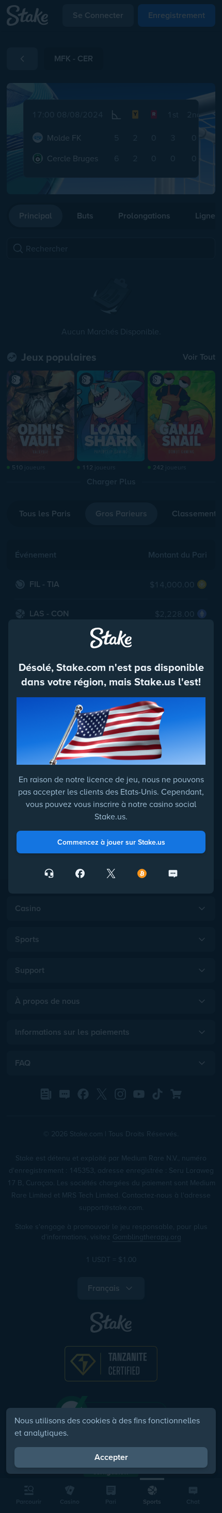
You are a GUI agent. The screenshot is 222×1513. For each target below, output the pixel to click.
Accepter (111, 1457)
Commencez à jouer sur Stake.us (111, 842)
